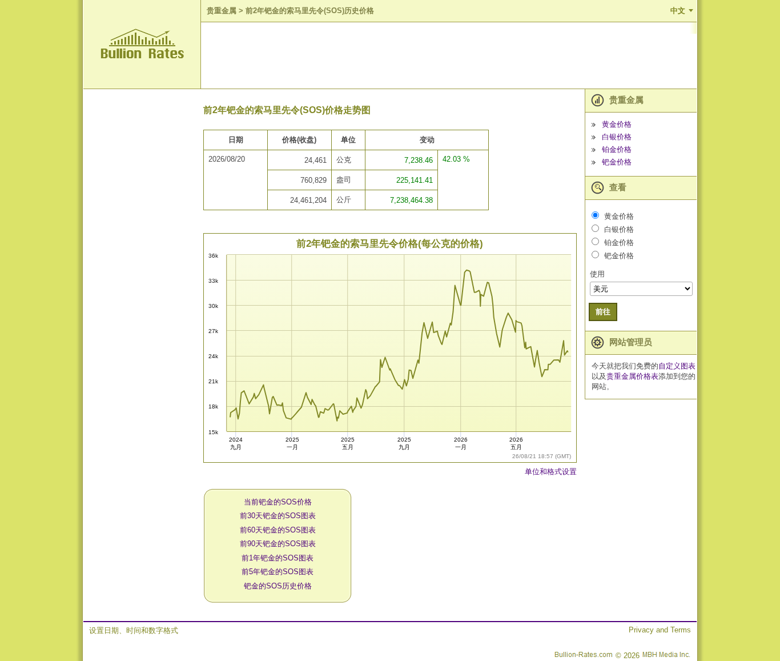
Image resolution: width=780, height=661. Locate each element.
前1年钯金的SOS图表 (277, 558)
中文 (677, 10)
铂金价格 (617, 149)
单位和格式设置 (551, 471)
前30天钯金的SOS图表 (278, 515)
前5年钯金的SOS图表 (277, 571)
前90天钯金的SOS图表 (278, 543)
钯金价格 (617, 162)
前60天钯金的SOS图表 (278, 530)
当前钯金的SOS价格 (278, 502)
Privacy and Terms (660, 630)
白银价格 (617, 137)
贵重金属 (221, 10)
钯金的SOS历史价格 (278, 586)
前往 (603, 311)
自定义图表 (676, 366)
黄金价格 (617, 124)
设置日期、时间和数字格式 (133, 630)
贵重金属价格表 (632, 376)
